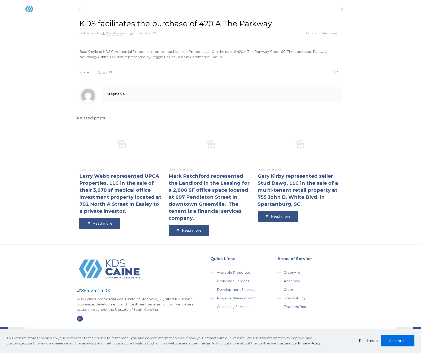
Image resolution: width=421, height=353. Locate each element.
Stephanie (114, 33)
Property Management (236, 298)
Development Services (236, 289)
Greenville (292, 272)
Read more (368, 341)
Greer (288, 289)
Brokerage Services (233, 281)
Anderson (292, 281)
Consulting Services (233, 307)
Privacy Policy (309, 343)
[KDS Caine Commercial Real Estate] (35, 18)
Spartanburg (294, 298)
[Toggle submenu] (254, 22)
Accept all (398, 341)
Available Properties (233, 272)
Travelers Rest (295, 307)
